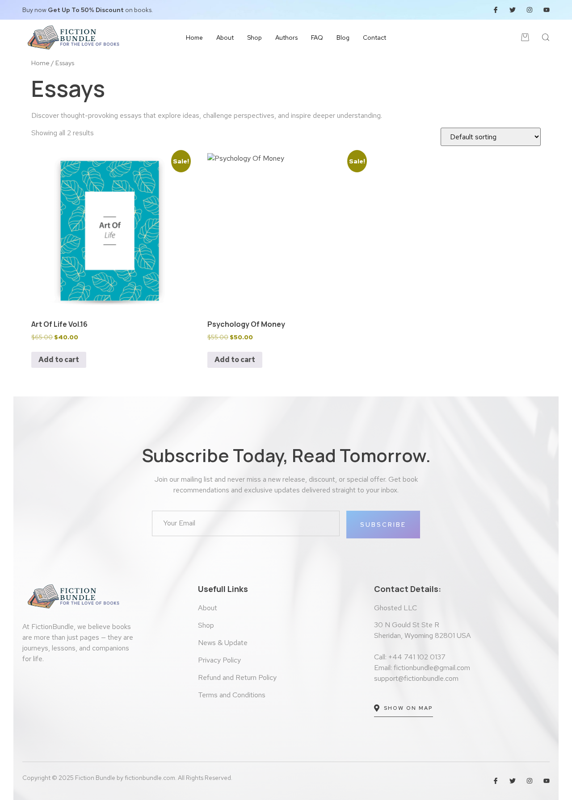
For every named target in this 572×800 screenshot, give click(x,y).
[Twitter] (512, 10)
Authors (286, 37)
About (225, 37)
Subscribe (383, 525)
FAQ (317, 37)
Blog (342, 37)
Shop (254, 37)
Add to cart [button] (58, 359)
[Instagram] (529, 10)
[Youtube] (546, 10)
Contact (374, 37)
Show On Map (408, 708)
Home (194, 37)
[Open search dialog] (546, 39)
